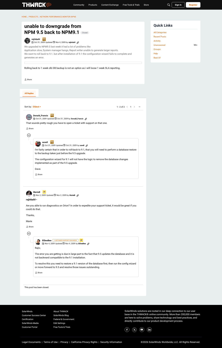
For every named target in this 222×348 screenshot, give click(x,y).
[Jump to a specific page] (139, 106)
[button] (27, 41)
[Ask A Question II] (44, 39)
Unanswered (175, 45)
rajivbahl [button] (36, 39)
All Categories (160, 32)
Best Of (157, 57)
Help (156, 53)
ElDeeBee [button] (46, 240)
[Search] (168, 5)
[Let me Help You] (44, 192)
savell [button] (45, 142)
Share (28, 79)
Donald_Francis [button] (40, 115)
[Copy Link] (78, 42)
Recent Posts (160, 36)
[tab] (29, 93)
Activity (157, 41)
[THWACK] (37, 5)
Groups (157, 49)
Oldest (36, 106)
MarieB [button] (36, 192)
